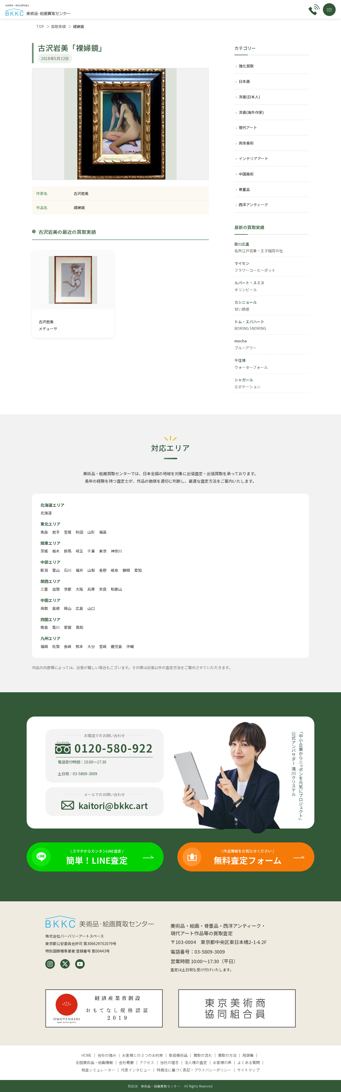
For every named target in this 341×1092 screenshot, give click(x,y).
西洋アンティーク (253, 204)
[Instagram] (50, 964)
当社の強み (107, 1055)
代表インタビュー (136, 1070)
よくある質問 (248, 1062)
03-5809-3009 (209, 951)
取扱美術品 (178, 1055)
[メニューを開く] (329, 9)
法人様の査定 (196, 1062)
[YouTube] (80, 964)
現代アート (248, 127)
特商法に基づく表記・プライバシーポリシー (194, 1070)
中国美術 (246, 174)
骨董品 (244, 189)
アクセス (147, 1062)
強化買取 (246, 66)
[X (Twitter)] (65, 964)
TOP (40, 26)
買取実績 (58, 26)
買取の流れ (202, 1055)
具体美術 (246, 143)
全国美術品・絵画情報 (94, 1062)
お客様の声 (222, 1062)
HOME (87, 1055)
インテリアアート (253, 158)
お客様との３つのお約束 (142, 1055)
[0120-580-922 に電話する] (314, 9)
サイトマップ (248, 1070)
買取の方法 (227, 1055)
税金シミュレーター (98, 1070)
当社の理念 (169, 1062)
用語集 (248, 1055)
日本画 (244, 81)
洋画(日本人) (249, 96)
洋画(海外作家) (251, 112)
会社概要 (126, 1062)
